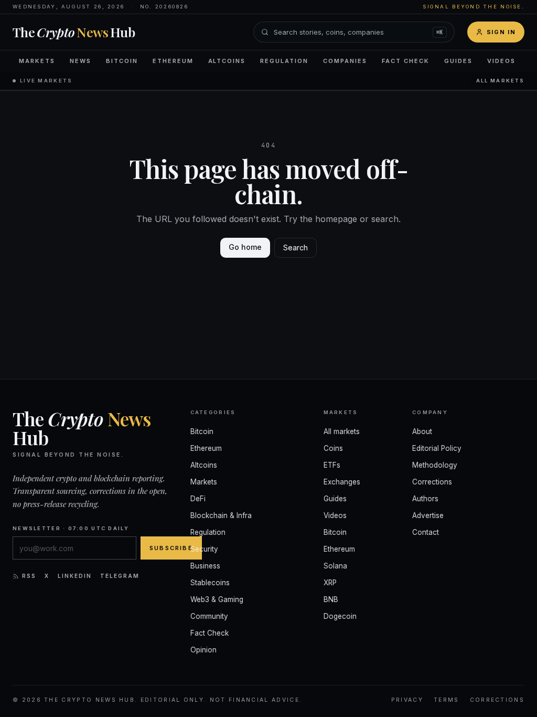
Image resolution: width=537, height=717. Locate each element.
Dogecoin (340, 616)
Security (204, 549)
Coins (333, 448)
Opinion (203, 650)
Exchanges (342, 482)
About (422, 431)
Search (295, 247)
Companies (345, 61)
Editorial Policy (436, 448)
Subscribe (171, 548)
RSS (29, 576)
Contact (425, 532)
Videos (501, 61)
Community (209, 616)
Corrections (432, 482)
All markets (500, 80)
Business (205, 566)
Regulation (284, 61)
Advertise (428, 515)
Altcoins (227, 61)
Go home (245, 246)
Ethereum (173, 61)
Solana (335, 566)
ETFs (332, 465)
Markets (37, 61)
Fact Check (405, 61)
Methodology (434, 465)
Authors (425, 498)
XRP (330, 582)
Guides (458, 61)
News (80, 61)
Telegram (119, 576)
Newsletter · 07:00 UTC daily (71, 528)
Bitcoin (122, 61)
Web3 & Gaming (216, 599)
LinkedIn (75, 576)
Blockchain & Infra (221, 515)
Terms (446, 700)
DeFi (198, 498)
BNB (331, 599)
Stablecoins (210, 582)
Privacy (407, 700)
